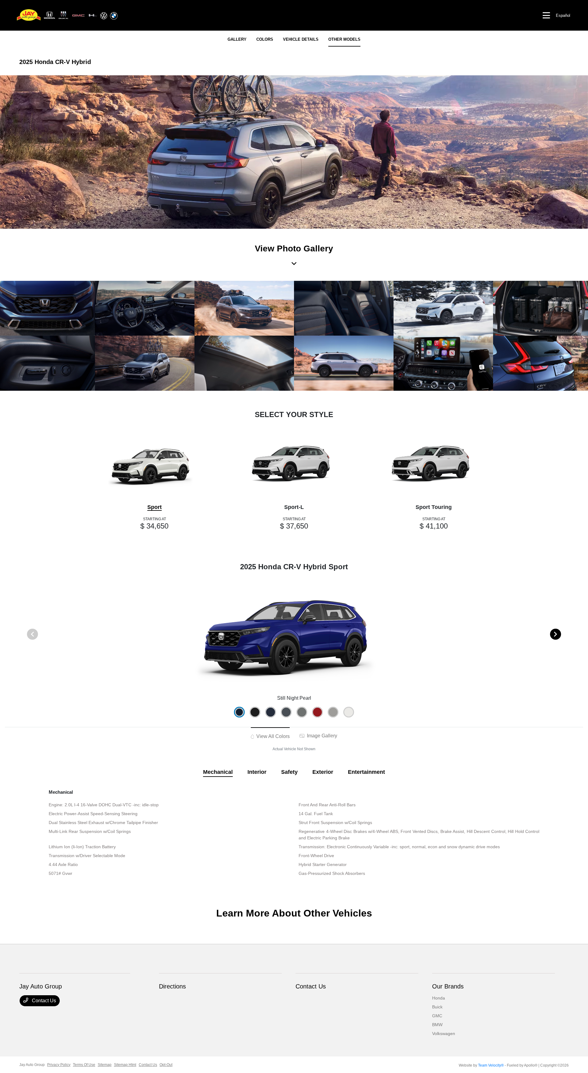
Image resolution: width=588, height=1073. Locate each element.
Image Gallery (321, 735)
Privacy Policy (58, 1065)
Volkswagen (443, 1033)
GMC (437, 1015)
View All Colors (272, 736)
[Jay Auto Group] (67, 14)
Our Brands (448, 986)
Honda (438, 998)
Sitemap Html (125, 1065)
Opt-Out (166, 1065)
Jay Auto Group (32, 1065)
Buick (437, 1006)
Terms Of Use (84, 1065)
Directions (172, 986)
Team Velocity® (491, 1065)
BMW (437, 1024)
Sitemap (104, 1065)
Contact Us (43, 1000)
